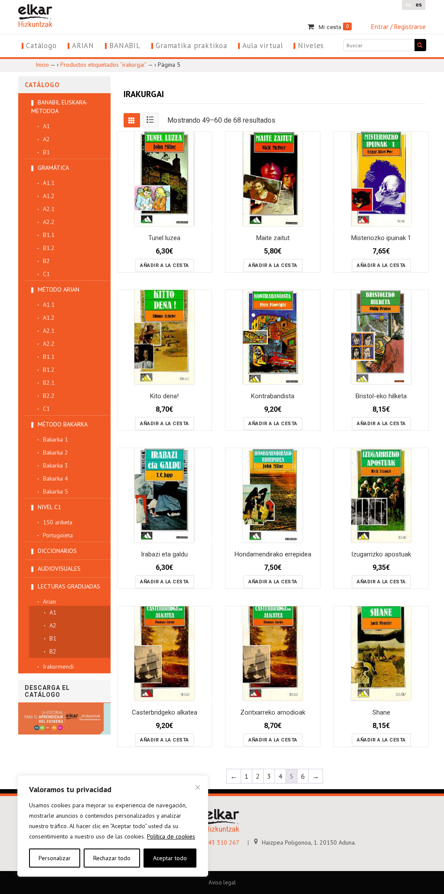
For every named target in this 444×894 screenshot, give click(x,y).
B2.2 (49, 396)
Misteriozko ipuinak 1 (381, 238)
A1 (46, 126)
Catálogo (41, 45)
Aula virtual (262, 45)
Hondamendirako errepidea (273, 554)
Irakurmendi (58, 666)
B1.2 (49, 248)
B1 (46, 152)
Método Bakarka (63, 424)
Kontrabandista (272, 396)
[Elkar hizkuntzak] (35, 15)
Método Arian (58, 289)
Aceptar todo (170, 858)
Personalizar (55, 858)
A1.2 (49, 196)
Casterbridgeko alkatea (164, 712)
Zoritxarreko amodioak (272, 712)
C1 (46, 274)
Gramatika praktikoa (191, 45)
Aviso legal (222, 882)
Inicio (42, 64)
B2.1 (49, 383)
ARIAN (83, 45)
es (419, 5)
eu (408, 5)
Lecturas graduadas (69, 586)
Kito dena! (164, 396)
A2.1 (49, 209)
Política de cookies (171, 836)
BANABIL (124, 45)
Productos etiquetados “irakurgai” (103, 64)
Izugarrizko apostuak (381, 554)
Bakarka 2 (55, 452)
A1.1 (49, 183)
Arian (49, 601)
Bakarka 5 (55, 491)
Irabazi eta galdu (164, 554)
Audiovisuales (59, 568)
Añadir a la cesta (164, 265)
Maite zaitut (273, 238)
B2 (46, 261)
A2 (46, 139)
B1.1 (49, 235)
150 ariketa (57, 522)
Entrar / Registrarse (398, 27)
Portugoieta (58, 535)
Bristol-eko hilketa (381, 396)
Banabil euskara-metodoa (59, 106)
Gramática (53, 168)
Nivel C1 (49, 507)
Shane (381, 712)
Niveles (311, 45)
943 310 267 (221, 842)
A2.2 (49, 222)
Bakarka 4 (55, 478)
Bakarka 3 (55, 465)
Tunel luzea (164, 238)
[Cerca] (197, 787)
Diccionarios (57, 551)
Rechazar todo (112, 858)
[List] (150, 120)
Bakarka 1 (55, 439)
